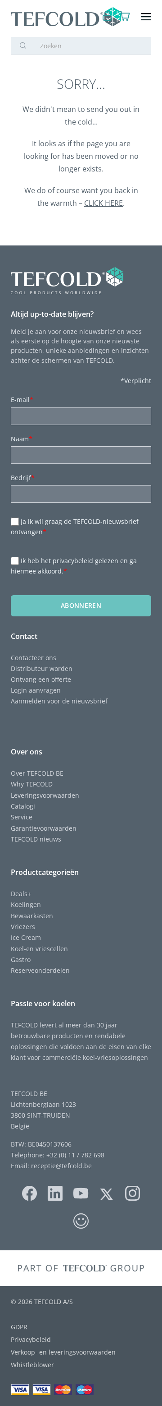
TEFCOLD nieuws (36, 839)
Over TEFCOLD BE (37, 773)
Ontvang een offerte (41, 679)
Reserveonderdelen (40, 970)
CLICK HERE (103, 203)
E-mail (22, 399)
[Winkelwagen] (125, 17)
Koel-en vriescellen (39, 948)
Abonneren (81, 605)
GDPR (19, 1327)
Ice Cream (26, 937)
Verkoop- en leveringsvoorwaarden (63, 1352)
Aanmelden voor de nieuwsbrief (59, 701)
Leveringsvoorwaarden (45, 795)
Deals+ (21, 893)
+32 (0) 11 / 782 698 (75, 1155)
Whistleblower (32, 1364)
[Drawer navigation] (146, 17)
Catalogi (23, 806)
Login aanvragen (36, 690)
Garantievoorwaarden (43, 828)
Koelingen (26, 904)
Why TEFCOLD (32, 784)
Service (21, 817)
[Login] (107, 17)
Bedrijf (23, 477)
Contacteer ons (33, 657)
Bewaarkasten (32, 915)
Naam (21, 439)
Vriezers (23, 926)
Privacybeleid (31, 1339)
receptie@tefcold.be (61, 1165)
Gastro (21, 959)
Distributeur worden (41, 668)
